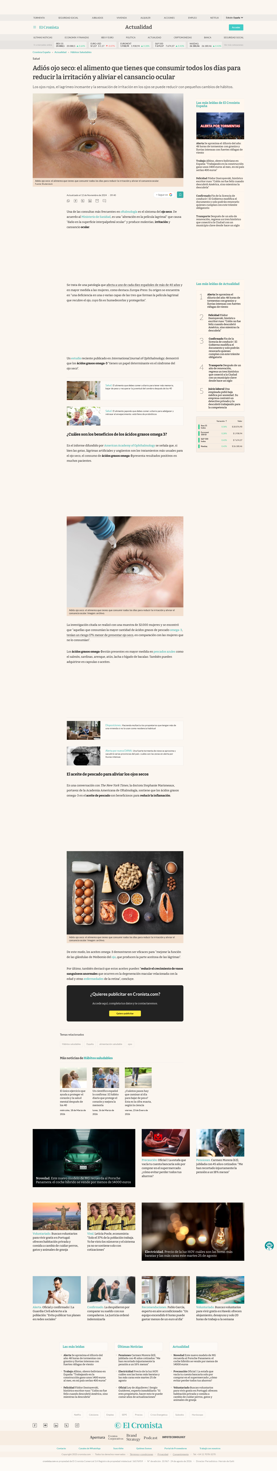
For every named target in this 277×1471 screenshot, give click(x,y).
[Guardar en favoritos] (180, 195)
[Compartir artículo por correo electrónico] (97, 201)
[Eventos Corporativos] (115, 1438)
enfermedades (94, 979)
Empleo (192, 18)
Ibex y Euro (107, 37)
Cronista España (41, 52)
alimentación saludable (110, 1044)
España (90, 1044)
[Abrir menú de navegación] (35, 27)
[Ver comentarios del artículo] (104, 201)
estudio (76, 358)
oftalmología (129, 211)
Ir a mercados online (43, 45)
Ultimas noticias (42, 37)
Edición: (233, 18)
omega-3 (176, 630)
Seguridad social (68, 18)
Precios (139, 1414)
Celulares (93, 1414)
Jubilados (97, 18)
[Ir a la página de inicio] (49, 27)
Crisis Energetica (159, 1414)
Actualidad (154, 37)
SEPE (124, 1414)
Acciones (169, 18)
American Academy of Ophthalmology (129, 445)
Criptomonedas (183, 37)
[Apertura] (97, 1438)
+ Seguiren (165, 195)
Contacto (61, 1448)
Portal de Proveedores (175, 1448)
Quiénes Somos (144, 1448)
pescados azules (164, 651)
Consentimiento (181, 1454)
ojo (114, 957)
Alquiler (145, 18)
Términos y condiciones (141, 1454)
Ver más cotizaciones (233, 45)
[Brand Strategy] (133, 1438)
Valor (240, 421)
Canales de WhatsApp (90, 1448)
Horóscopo (197, 1414)
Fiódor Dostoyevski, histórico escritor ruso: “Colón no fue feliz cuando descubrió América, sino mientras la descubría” (220, 183)
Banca (207, 37)
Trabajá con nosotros (210, 1448)
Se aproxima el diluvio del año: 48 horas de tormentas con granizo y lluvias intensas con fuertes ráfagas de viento (219, 148)
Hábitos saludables (81, 52)
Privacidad (163, 1454)
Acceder (236, 27)
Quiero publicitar (128, 1013)
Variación (221, 421)
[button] (269, 1245)
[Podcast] (151, 1438)
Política (130, 37)
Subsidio (179, 1414)
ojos (130, 1044)
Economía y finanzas (77, 37)
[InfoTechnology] (174, 1438)
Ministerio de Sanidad (96, 217)
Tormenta (39, 18)
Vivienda (122, 18)
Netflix (214, 18)
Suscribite (118, 1448)
